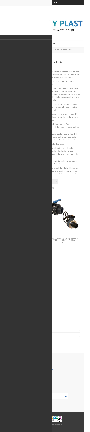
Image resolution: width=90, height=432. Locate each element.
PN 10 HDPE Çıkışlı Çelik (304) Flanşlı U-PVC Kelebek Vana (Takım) (63, 239)
